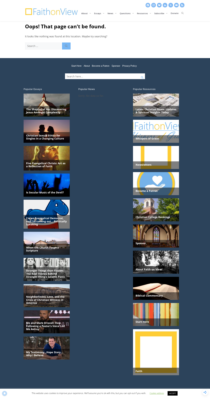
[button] (182, 13)
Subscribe (159, 13)
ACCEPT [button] (172, 393)
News (110, 13)
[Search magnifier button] (142, 76)
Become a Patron (100, 66)
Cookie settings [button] (157, 393)
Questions (125, 13)
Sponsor (116, 66)
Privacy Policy (129, 66)
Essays (97, 13)
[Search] (66, 45)
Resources (142, 13)
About (84, 13)
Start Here (76, 66)
